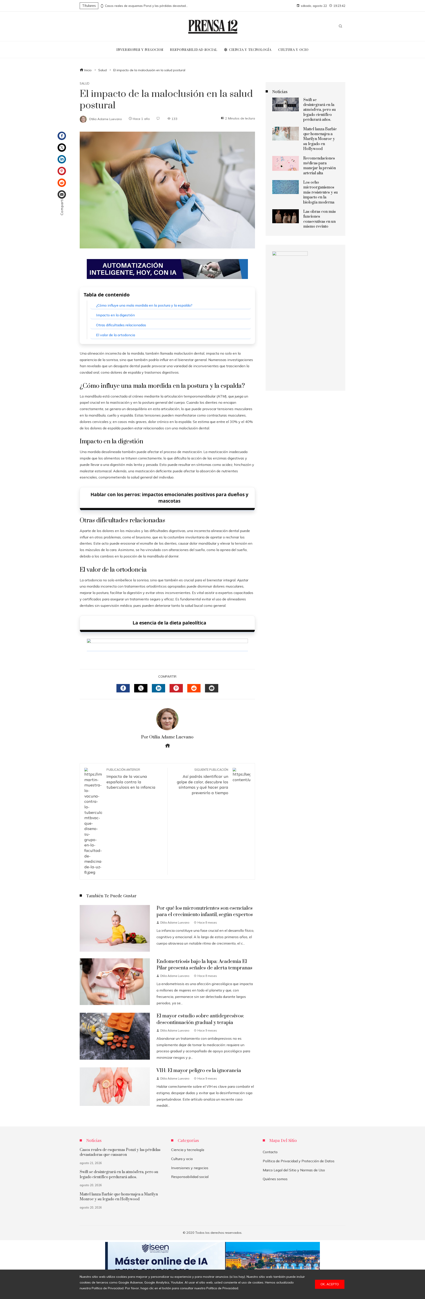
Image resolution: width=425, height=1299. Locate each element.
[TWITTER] (140, 688)
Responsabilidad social (190, 1176)
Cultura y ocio (182, 1159)
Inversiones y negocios (189, 1168)
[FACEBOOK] (123, 688)
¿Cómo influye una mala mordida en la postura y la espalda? (144, 305)
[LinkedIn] (62, 159)
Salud (84, 83)
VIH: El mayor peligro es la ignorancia (198, 1070)
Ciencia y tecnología (187, 1149)
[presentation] (101, 5)
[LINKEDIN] (158, 688)
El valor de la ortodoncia (115, 335)
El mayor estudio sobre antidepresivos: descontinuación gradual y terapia (200, 1019)
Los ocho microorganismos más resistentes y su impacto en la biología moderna (320, 192)
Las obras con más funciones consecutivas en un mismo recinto (319, 219)
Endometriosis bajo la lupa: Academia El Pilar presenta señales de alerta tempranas (204, 964)
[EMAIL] (211, 688)
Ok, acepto (330, 1284)
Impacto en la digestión (115, 315)
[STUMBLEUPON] (194, 688)
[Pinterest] (62, 171)
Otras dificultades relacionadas (121, 325)
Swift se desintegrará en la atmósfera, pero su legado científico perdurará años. (319, 110)
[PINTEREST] (176, 688)
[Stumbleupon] (62, 183)
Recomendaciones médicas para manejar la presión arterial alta (319, 166)
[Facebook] (62, 136)
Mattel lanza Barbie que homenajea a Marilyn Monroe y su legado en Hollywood (320, 139)
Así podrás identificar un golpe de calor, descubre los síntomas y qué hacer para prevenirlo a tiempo (202, 781)
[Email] (62, 194)
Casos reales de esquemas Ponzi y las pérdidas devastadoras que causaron (147, 6)
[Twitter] (62, 147)
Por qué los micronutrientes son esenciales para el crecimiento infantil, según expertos (204, 911)
